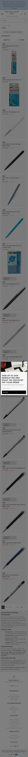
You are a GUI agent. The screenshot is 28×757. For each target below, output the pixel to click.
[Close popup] (26, 363)
